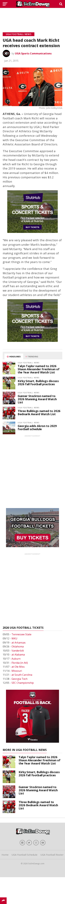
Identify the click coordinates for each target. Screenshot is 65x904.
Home (5, 854)
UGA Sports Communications (33, 53)
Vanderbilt (18, 650)
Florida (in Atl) (20, 662)
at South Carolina (22, 674)
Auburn (16, 658)
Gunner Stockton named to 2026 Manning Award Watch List (37, 399)
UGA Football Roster (52, 854)
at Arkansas (19, 642)
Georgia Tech (19, 679)
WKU (14, 638)
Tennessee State (21, 634)
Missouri (17, 671)
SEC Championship (23, 683)
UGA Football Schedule (24, 854)
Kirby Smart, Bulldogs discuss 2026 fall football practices (38, 382)
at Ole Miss (18, 666)
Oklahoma (18, 646)
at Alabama (18, 654)
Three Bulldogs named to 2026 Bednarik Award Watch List (39, 412)
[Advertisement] (32, 16)
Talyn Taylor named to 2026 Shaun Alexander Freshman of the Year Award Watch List (38, 369)
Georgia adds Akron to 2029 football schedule (37, 427)
